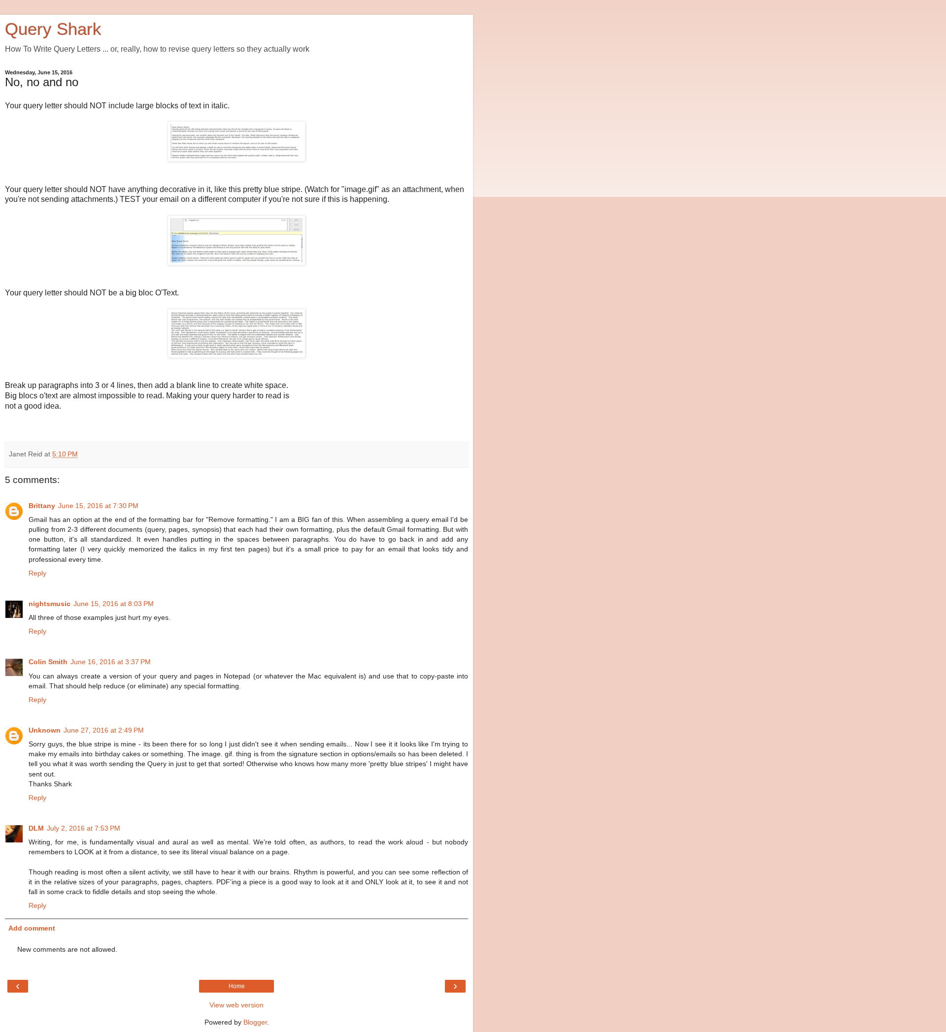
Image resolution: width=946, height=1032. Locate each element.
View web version (236, 1005)
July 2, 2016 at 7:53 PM (83, 828)
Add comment (31, 928)
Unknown (45, 730)
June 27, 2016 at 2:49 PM (104, 730)
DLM (36, 828)
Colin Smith (48, 662)
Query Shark (53, 29)
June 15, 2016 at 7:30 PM (98, 506)
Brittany (42, 506)
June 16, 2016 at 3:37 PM (110, 662)
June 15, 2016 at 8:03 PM (113, 604)
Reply (37, 573)
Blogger (255, 1022)
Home (237, 986)
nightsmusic (49, 604)
